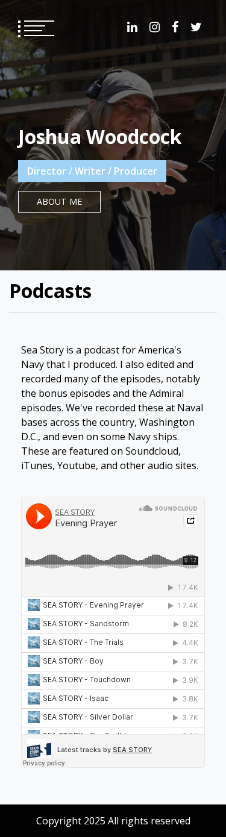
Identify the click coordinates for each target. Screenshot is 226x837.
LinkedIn (132, 27)
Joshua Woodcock (99, 136)
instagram (154, 27)
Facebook (175, 27)
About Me (59, 201)
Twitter (196, 27)
